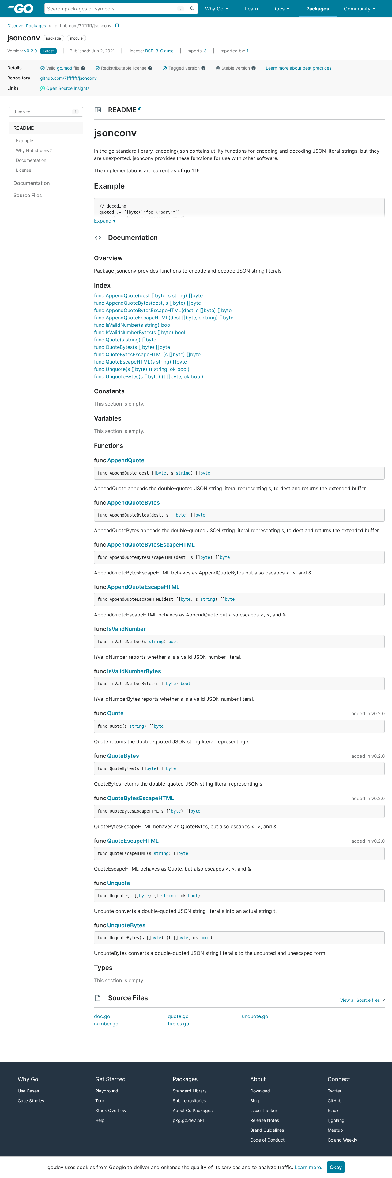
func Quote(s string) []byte (125, 340)
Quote (115, 713)
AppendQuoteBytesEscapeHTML (151, 544)
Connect (339, 1079)
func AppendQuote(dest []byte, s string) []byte (148, 295)
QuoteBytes (123, 756)
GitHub (334, 1100)
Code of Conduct (267, 1139)
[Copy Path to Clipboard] (116, 26)
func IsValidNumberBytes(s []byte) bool (139, 332)
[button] (42, 68)
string (183, 473)
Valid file (63, 68)
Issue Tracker (263, 1110)
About (258, 1079)
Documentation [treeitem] (31, 160)
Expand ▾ (104, 221)
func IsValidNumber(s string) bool (133, 325)
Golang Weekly (342, 1139)
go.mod (64, 68)
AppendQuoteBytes (133, 502)
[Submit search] (192, 8)
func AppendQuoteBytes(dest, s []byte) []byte (147, 303)
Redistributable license (124, 68)
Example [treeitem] (24, 140)
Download (260, 1090)
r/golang (336, 1120)
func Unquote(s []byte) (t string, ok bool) (142, 369)
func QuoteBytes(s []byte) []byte (132, 347)
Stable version (235, 68)
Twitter (334, 1090)
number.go (106, 1023)
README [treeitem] (23, 128)
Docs (279, 9)
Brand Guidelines (267, 1130)
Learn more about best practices (298, 68)
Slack (333, 1110)
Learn (251, 9)
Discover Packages (26, 25)
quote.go (178, 1016)
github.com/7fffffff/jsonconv (83, 25)
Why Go (214, 9)
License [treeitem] (23, 170)
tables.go (178, 1023)
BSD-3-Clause (159, 50)
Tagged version (184, 68)
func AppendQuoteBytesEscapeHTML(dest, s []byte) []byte (163, 310)
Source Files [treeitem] (27, 195)
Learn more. (308, 1167)
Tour (99, 1100)
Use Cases (28, 1090)
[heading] (25, 8)
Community (357, 9)
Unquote (118, 883)
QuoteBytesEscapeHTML (140, 798)
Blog (254, 1100)
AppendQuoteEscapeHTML (143, 587)
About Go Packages (193, 1110)
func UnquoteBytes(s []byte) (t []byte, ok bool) (148, 376)
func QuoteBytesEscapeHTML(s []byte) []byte (147, 354)
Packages (317, 9)
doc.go (102, 1016)
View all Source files (360, 1000)
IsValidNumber (126, 629)
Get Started (110, 1079)
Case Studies (31, 1100)
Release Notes (264, 1120)
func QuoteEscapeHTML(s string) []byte (140, 362)
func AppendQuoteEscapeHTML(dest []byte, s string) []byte (163, 318)
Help (99, 1120)
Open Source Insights (67, 88)
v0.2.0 (22, 50)
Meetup (335, 1130)
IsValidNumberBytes (134, 671)
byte (161, 473)
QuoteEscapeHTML (133, 840)
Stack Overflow (110, 1110)
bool (173, 641)
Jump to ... (24, 112)
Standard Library (190, 1090)
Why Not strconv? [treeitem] (34, 150)
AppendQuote (126, 460)
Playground (106, 1090)
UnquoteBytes (126, 925)
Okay (336, 1167)
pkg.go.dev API (188, 1120)
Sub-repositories (189, 1100)
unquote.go (255, 1016)
